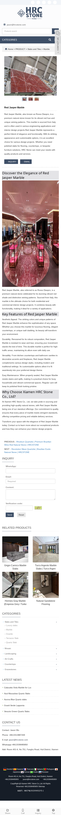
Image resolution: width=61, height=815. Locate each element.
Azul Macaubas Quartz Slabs (17, 693)
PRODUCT (20, 49)
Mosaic (8, 648)
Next (53, 76)
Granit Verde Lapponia (14, 705)
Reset (21, 515)
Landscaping (10, 653)
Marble (46, 49)
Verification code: (14, 503)
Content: (10, 487)
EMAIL (26, 162)
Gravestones (10, 669)
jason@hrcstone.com (16, 25)
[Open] (58, 42)
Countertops (10, 664)
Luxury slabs (11, 625)
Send (9, 515)
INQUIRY (12, 162)
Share (7, 813)
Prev (8, 76)
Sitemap (41, 786)
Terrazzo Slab (12, 638)
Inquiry (38, 813)
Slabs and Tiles (34, 49)
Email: (9, 477)
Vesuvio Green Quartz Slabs (17, 711)
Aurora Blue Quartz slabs (15, 699)
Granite (9, 634)
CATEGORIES (9, 40)
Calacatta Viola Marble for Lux (17, 687)
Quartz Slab (11, 642)
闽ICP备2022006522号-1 (34, 791)
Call (23, 813)
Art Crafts (9, 659)
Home (10, 49)
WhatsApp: (11, 466)
